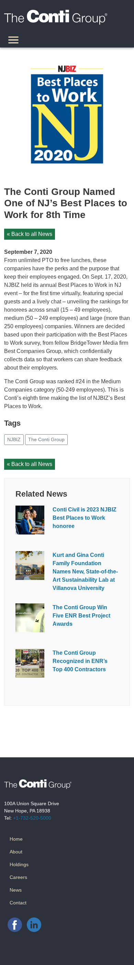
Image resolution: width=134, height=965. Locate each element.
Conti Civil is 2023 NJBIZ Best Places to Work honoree (84, 518)
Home (16, 839)
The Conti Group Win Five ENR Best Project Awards (81, 615)
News (16, 890)
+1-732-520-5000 (32, 818)
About (16, 851)
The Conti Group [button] (46, 439)
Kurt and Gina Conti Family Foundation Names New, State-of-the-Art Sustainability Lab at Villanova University (85, 571)
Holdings (19, 864)
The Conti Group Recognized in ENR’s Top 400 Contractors (80, 661)
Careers (18, 877)
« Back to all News (29, 234)
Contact (18, 902)
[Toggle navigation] (13, 41)
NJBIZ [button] (14, 439)
